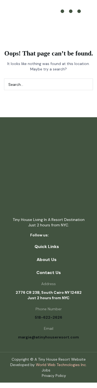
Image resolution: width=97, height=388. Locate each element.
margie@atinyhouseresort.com (48, 337)
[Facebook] (62, 11)
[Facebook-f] (56, 235)
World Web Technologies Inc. (61, 364)
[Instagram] (70, 11)
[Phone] (79, 11)
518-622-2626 (48, 317)
